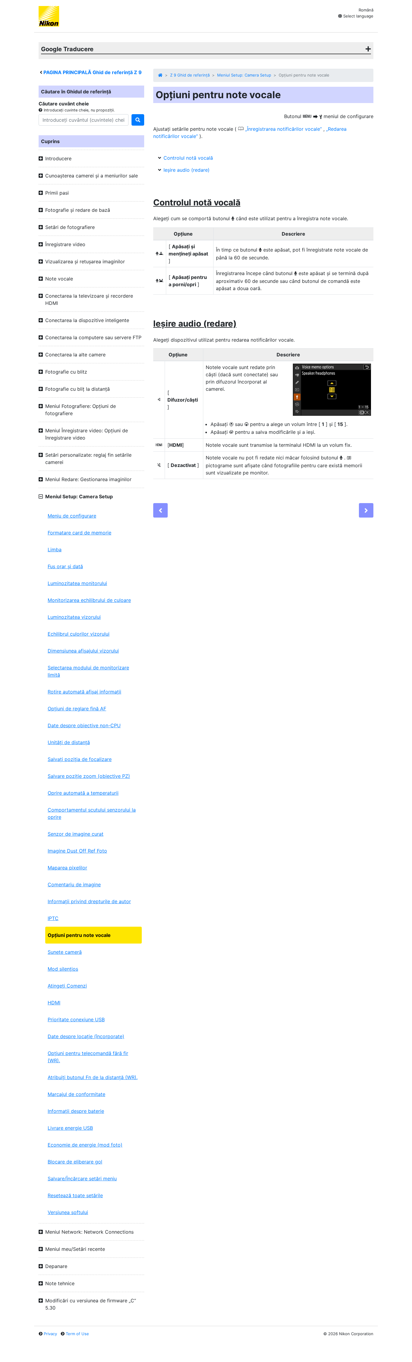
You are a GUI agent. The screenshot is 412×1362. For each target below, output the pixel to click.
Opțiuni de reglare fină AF (77, 709)
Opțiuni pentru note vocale (79, 935)
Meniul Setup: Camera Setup (244, 75)
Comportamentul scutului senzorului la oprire (92, 813)
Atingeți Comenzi (67, 986)
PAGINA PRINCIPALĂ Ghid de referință (92, 72)
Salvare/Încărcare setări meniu (82, 1179)
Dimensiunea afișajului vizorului (83, 651)
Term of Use (77, 1333)
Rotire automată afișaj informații (84, 692)
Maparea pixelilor (67, 868)
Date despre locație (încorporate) (86, 1036)
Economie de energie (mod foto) (85, 1145)
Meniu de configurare (72, 516)
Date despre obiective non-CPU (84, 725)
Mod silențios (63, 969)
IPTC (53, 918)
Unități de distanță (69, 742)
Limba (55, 549)
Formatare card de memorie (79, 533)
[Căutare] (138, 120)
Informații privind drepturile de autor (89, 901)
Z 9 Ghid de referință (190, 75)
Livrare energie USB (70, 1128)
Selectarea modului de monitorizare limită (88, 671)
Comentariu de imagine (74, 884)
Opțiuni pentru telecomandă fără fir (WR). (88, 1056)
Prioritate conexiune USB (76, 1019)
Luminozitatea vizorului (74, 617)
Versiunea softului (68, 1212)
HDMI (54, 1003)
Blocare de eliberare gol (75, 1162)
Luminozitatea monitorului (77, 583)
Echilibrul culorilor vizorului (78, 634)
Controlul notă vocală (188, 158)
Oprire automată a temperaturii (83, 793)
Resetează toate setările (75, 1195)
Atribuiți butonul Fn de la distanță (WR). (93, 1077)
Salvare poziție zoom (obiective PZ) (89, 776)
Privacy (50, 1333)
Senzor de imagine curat (75, 834)
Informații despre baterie (76, 1111)
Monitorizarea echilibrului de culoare (89, 600)
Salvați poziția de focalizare (80, 759)
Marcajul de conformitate (76, 1094)
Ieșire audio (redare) (186, 170)
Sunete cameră (65, 952)
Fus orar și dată (65, 566)
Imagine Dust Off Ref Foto (77, 851)
